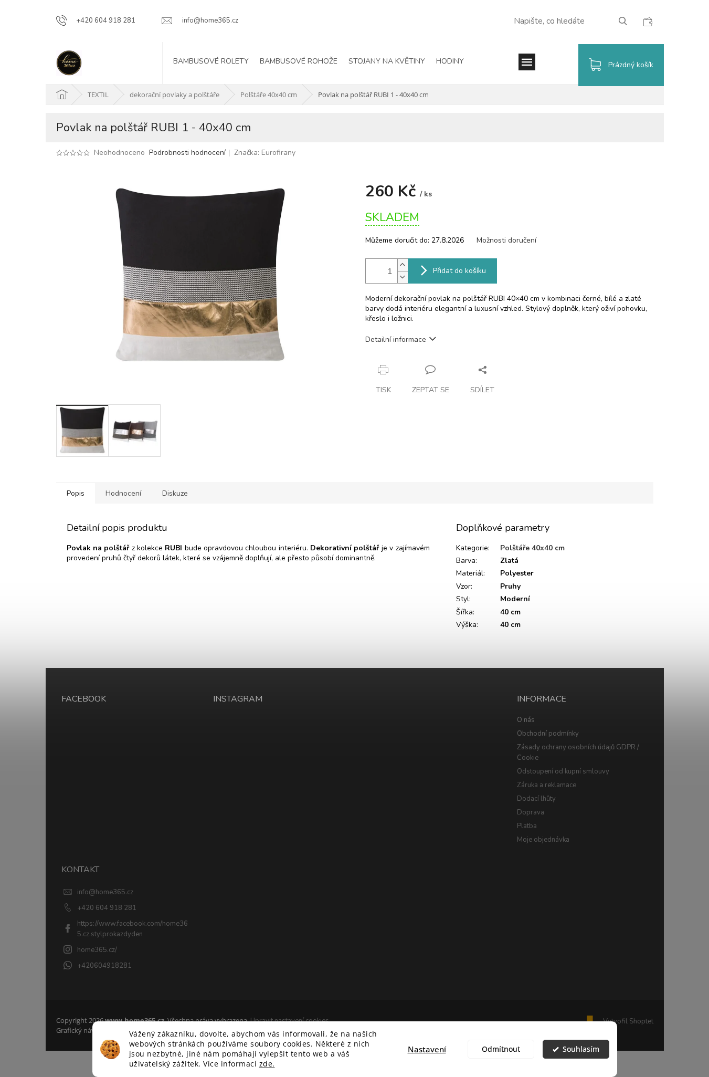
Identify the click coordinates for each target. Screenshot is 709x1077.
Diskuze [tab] (175, 493)
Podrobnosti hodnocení (187, 153)
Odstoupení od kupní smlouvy (563, 771)
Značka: (264, 153)
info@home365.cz (105, 892)
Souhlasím (581, 1049)
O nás (526, 720)
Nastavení (427, 1049)
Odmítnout (501, 1049)
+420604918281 (104, 965)
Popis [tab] (75, 493)
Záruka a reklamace (546, 785)
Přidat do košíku (459, 271)
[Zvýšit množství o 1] (402, 265)
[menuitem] (216, 63)
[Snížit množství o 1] (402, 277)
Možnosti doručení (506, 240)
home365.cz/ (97, 950)
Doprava (530, 812)
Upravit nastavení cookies (289, 1021)
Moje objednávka (543, 839)
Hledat (626, 21)
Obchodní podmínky (548, 733)
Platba (527, 826)
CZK (647, 21)
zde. (267, 1064)
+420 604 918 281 (106, 908)
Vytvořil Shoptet (628, 1021)
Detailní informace (395, 339)
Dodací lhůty (536, 798)
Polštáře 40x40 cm (532, 548)
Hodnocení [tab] (123, 493)
